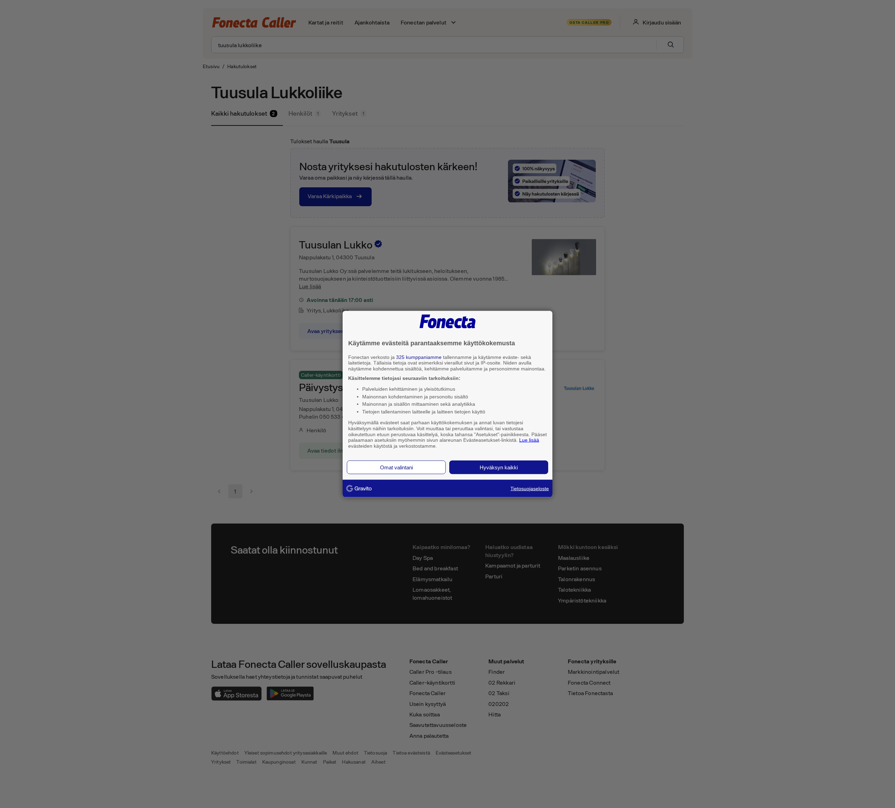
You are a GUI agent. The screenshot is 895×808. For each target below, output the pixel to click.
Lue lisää (529, 440)
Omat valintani (396, 467)
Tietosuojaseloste (529, 488)
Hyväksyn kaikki (499, 467)
